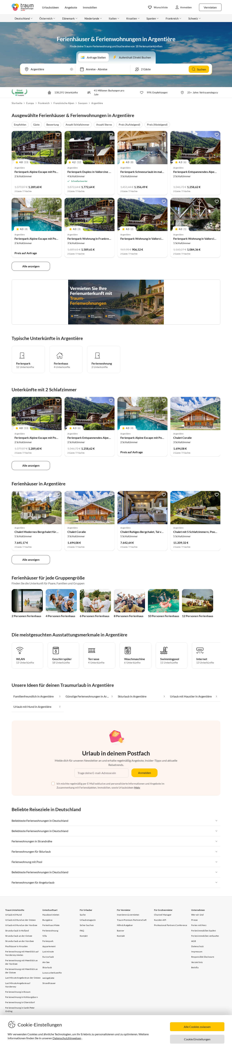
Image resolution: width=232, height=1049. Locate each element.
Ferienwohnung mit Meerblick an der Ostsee (21, 971)
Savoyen (82, 103)
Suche (83, 914)
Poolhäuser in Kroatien (16, 946)
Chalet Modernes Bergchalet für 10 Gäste (41, 531)
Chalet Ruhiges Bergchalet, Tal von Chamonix (149, 531)
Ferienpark (47, 941)
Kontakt (84, 935)
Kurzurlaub (48, 956)
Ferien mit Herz (198, 925)
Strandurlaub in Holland (17, 930)
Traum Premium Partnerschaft (131, 920)
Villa (44, 935)
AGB (193, 941)
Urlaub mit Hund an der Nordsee (21, 925)
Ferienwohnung (50, 930)
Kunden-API (160, 920)
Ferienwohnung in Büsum (17, 991)
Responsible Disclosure (202, 956)
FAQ (82, 930)
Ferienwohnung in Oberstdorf (20, 1002)
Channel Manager (162, 914)
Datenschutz (197, 946)
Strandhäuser (49, 983)
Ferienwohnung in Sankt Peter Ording (20, 1009)
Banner (120, 930)
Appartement (48, 946)
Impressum (196, 951)
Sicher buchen (87, 925)
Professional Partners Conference (170, 925)
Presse (194, 920)
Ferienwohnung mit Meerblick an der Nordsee (21, 962)
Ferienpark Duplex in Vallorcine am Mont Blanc (97, 171)
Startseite (17, 103)
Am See (45, 962)
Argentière (97, 103)
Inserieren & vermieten (128, 914)
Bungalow (47, 920)
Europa (30, 103)
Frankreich (43, 103)
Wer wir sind (197, 914)
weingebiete (48, 978)
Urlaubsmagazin (88, 920)
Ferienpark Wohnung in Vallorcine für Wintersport (153, 238)
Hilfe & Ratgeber (125, 925)
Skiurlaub (47, 967)
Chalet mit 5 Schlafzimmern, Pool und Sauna (201, 531)
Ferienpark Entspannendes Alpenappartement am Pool (102, 437)
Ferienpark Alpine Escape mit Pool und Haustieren (46, 171)
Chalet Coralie (182, 437)
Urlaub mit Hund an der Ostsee (20, 920)
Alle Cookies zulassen (197, 1026)
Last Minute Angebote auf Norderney (17, 985)
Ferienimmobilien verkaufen (205, 935)
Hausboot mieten (50, 914)
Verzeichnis (197, 962)
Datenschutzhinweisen (67, 1038)
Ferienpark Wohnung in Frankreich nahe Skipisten (99, 238)
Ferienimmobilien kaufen (203, 930)
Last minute (48, 951)
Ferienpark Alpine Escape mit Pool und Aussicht (44, 238)
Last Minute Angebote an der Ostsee (22, 977)
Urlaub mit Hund (13, 914)
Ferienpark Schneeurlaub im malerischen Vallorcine (153, 171)
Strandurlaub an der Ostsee (18, 935)
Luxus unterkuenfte (52, 972)
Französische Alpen (63, 103)
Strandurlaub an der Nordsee (19, 941)
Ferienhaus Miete (50, 925)
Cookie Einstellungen (197, 1039)
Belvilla (194, 967)
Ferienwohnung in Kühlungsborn (21, 997)
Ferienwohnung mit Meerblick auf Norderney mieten (21, 953)
